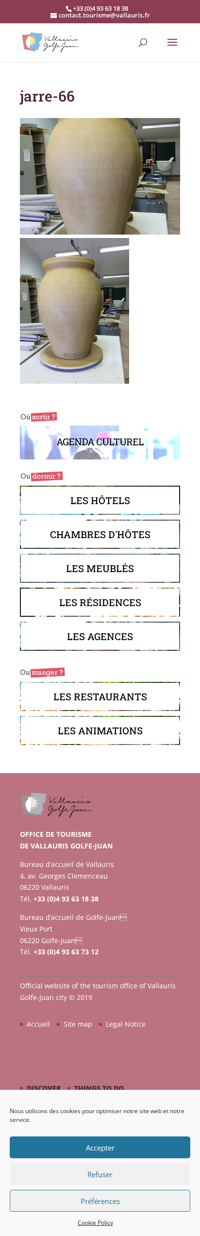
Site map (78, 1024)
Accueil (38, 1024)
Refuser (100, 1174)
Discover (44, 1088)
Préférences (100, 1201)
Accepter (100, 1147)
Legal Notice (126, 1024)
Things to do (99, 1088)
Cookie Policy (95, 1223)
